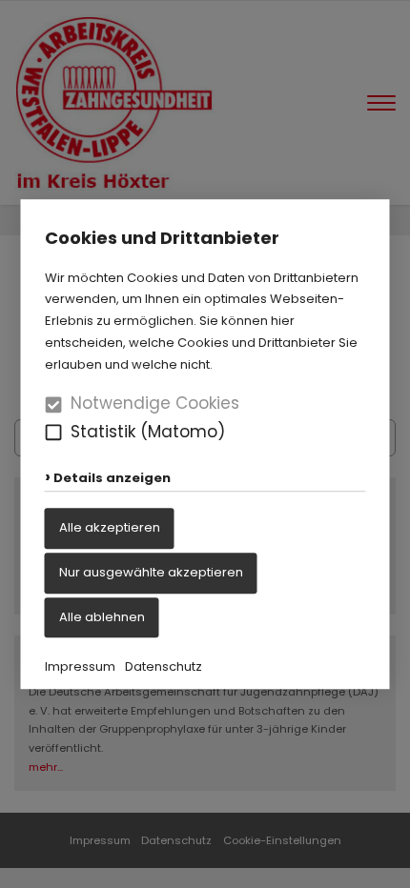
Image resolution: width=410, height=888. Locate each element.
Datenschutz (163, 667)
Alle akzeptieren (109, 527)
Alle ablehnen (102, 617)
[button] (54, 433)
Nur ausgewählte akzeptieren (151, 572)
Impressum (80, 667)
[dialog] (205, 444)
